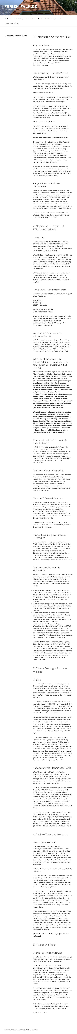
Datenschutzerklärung (11, 23)
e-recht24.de (42, 1013)
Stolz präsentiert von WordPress (28, 1029)
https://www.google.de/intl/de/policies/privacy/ (49, 1008)
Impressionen (30, 19)
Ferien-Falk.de (21, 6)
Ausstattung (18, 19)
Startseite (8, 19)
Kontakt (61, 19)
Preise (40, 19)
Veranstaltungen (50, 19)
